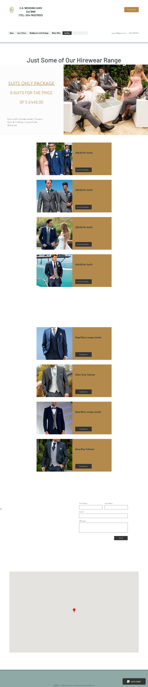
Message (82, 521)
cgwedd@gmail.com (118, 33)
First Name (83, 503)
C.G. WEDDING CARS (31, 7)
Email (81, 512)
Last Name (109, 503)
